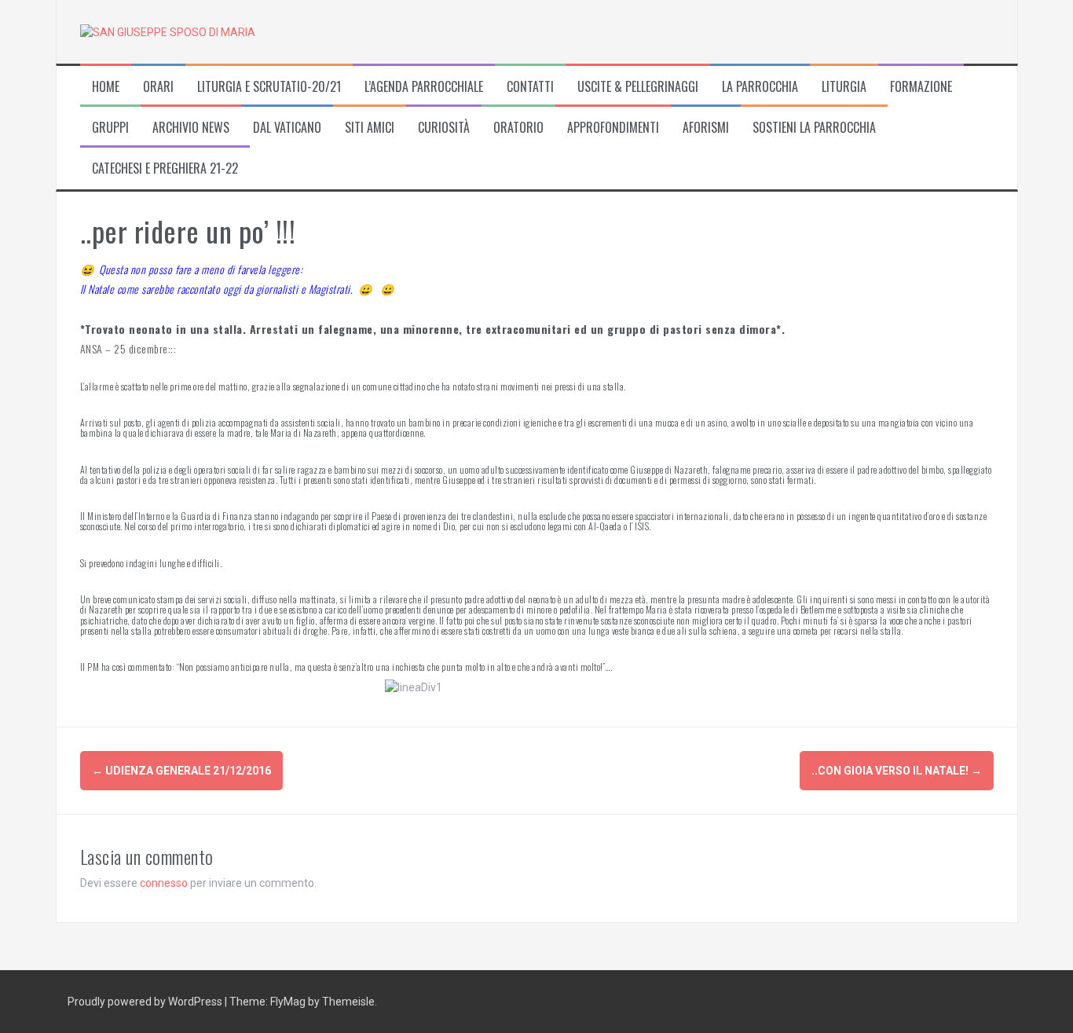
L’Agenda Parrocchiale (423, 87)
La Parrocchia (760, 87)
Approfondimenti (613, 128)
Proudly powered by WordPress (146, 1001)
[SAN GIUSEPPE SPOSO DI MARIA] (167, 31)
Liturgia (844, 87)
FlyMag (288, 1001)
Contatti (530, 87)
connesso (164, 883)
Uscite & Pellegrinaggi (637, 87)
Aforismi (706, 128)
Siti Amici (369, 128)
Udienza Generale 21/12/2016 (181, 770)
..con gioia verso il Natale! (896, 770)
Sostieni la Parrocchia (814, 128)
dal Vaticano (287, 128)
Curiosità (444, 128)
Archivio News (190, 128)
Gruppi (110, 128)
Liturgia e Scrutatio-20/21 (269, 87)
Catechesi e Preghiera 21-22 (165, 168)
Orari (158, 87)
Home (105, 87)
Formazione (921, 87)
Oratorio (518, 128)
